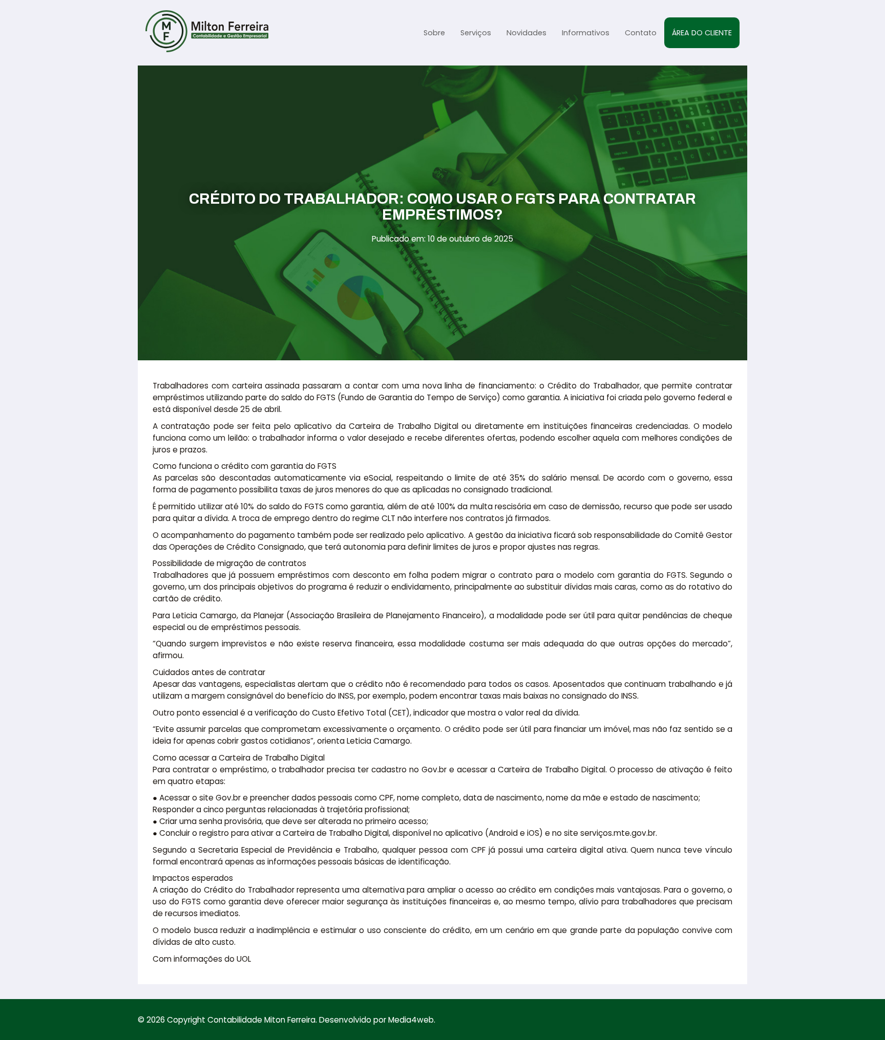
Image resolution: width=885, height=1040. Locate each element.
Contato (641, 33)
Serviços (475, 33)
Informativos (585, 33)
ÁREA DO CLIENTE (702, 33)
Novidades (526, 33)
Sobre (434, 33)
